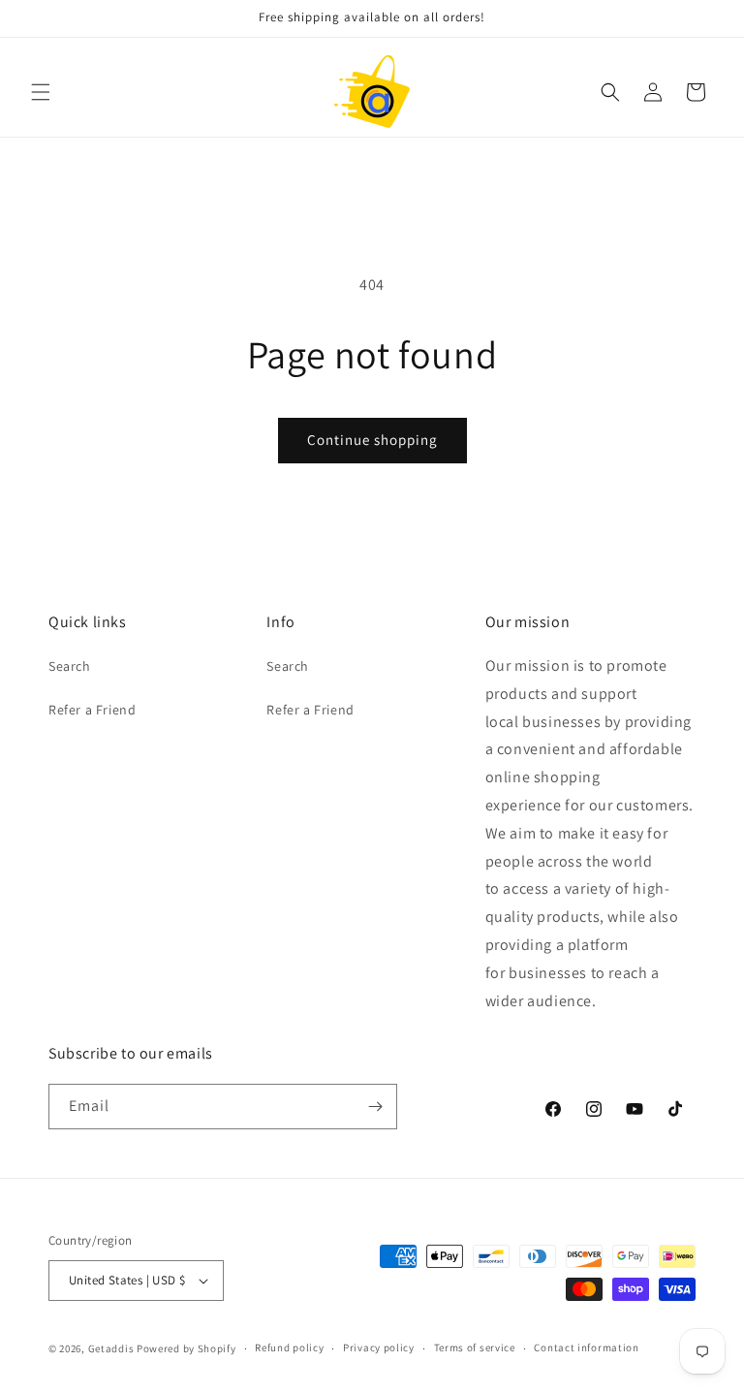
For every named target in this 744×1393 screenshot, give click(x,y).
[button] (40, 92)
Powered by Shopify (186, 1348)
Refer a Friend (92, 709)
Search (69, 666)
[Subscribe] (375, 1106)
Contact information (586, 1347)
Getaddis (111, 1348)
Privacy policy (379, 1347)
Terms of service (474, 1347)
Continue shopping (372, 439)
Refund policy (289, 1347)
